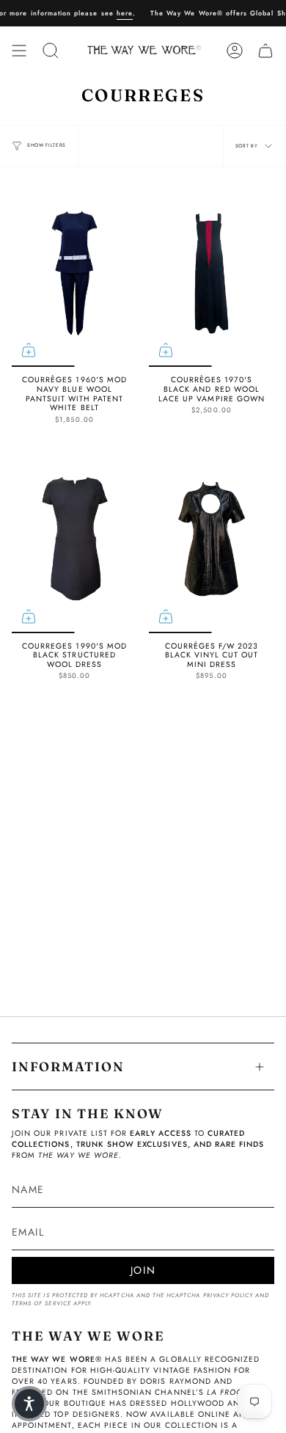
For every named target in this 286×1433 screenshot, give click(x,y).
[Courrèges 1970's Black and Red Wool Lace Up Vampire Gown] (211, 273)
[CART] (265, 51)
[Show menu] (19, 51)
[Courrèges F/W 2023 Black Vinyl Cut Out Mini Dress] (211, 539)
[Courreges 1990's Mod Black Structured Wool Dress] (74, 539)
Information (68, 1066)
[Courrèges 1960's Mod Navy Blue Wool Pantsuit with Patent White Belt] (74, 273)
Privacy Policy (228, 1295)
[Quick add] (28, 350)
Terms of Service (41, 1303)
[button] (29, 1403)
